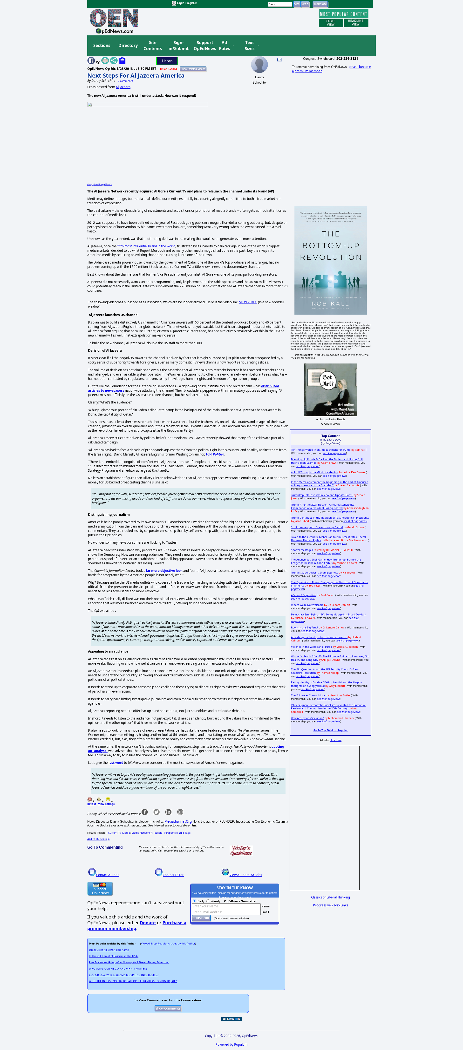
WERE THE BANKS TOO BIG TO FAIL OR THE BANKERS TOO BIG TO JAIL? (133, 981)
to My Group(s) (98, 839)
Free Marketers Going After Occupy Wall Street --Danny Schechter (129, 962)
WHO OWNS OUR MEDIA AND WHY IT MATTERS (118, 968)
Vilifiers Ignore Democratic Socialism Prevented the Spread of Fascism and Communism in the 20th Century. (328, 706)
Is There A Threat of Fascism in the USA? (113, 956)
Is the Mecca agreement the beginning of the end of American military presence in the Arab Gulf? (329, 483)
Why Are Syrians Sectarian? (307, 718)
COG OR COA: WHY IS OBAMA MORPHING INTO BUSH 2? (123, 975)
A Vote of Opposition (303, 595)
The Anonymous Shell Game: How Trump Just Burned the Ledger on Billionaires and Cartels (326, 561)
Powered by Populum (231, 1044)
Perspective (171, 832)
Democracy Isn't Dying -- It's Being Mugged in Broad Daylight (328, 614)
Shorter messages (302, 550)
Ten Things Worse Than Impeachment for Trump (321, 449)
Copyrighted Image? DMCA (99, 184)
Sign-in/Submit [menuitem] (178, 46)
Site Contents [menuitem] (152, 46)
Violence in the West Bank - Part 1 (311, 646)
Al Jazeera (123, 87)
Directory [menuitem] (127, 45)
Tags (185, 832)
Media (126, 832)
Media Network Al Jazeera (147, 832)
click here (335, 740)
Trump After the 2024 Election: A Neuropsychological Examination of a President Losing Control (323, 506)
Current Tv (114, 832)
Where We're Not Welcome (307, 605)
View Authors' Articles (246, 875)
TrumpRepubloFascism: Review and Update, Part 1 (322, 495)
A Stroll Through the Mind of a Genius (314, 472)
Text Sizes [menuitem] (249, 46)
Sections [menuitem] (101, 45)
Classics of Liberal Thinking (330, 897)
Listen (167, 61)
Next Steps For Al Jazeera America (136, 75)
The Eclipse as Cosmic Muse (308, 695)
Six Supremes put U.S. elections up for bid (317, 527)
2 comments (125, 81)
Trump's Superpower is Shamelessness (314, 572)
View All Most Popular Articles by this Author (168, 943)
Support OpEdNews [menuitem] (203, 46)
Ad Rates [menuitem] (224, 46)
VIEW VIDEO (248, 302)
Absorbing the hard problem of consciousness (319, 637)
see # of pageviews (334, 453)
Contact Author (107, 875)
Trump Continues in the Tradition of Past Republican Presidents (330, 517)
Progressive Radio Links (330, 905)
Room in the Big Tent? (304, 627)
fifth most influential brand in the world (146, 246)
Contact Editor (173, 875)
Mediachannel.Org (178, 821)
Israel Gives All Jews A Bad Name (109, 949)
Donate (148, 922)
